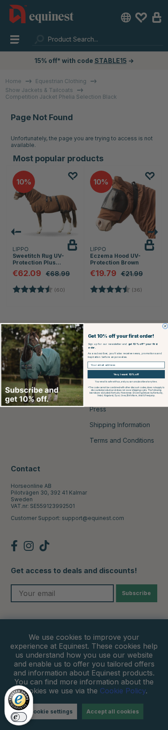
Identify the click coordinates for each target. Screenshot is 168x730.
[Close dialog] (165, 326)
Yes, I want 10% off (126, 374)
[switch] (19, 717)
